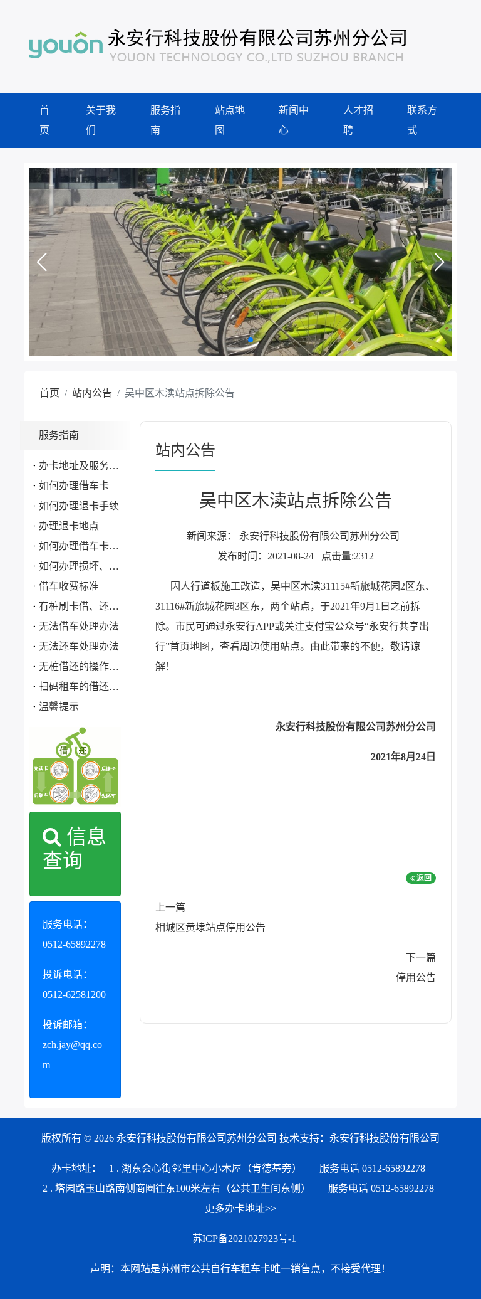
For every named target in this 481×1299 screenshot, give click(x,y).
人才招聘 (358, 120)
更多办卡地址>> (240, 1208)
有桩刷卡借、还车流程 (89, 606)
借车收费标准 (69, 586)
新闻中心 (294, 120)
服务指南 (165, 120)
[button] (41, 262)
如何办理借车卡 (74, 485)
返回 (423, 878)
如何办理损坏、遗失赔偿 (94, 566)
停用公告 (416, 977)
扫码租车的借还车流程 (89, 686)
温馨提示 (59, 706)
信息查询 (74, 848)
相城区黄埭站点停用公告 (210, 927)
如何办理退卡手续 (79, 506)
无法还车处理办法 (79, 646)
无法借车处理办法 (79, 626)
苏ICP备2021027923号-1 (244, 1238)
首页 (44, 120)
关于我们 (101, 120)
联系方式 (422, 120)
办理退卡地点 (69, 526)
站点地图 (230, 120)
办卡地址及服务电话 (84, 465)
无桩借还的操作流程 (84, 666)
